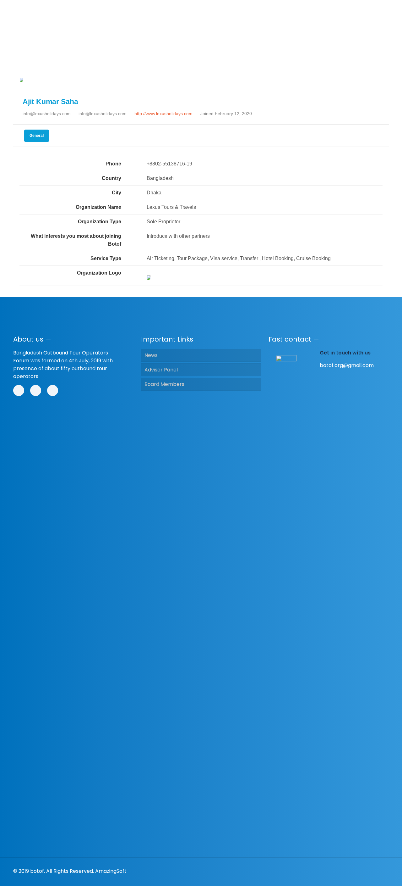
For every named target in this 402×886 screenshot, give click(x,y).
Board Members (164, 384)
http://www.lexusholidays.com (163, 113)
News (151, 355)
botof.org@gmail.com (347, 365)
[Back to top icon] (382, 871)
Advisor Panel (161, 369)
